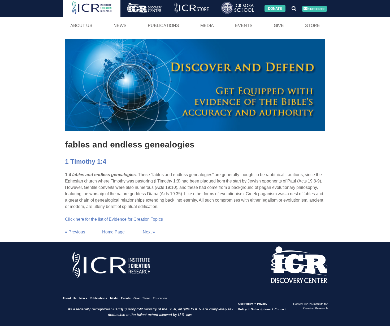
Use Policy (245, 303)
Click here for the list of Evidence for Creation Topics (114, 219)
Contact (280, 309)
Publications (163, 25)
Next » (149, 232)
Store (312, 25)
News (120, 25)
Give (279, 25)
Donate (275, 8)
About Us (81, 25)
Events (244, 25)
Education (160, 298)
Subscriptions (261, 309)
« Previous (75, 232)
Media (207, 25)
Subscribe (316, 8)
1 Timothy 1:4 (85, 161)
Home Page (113, 232)
